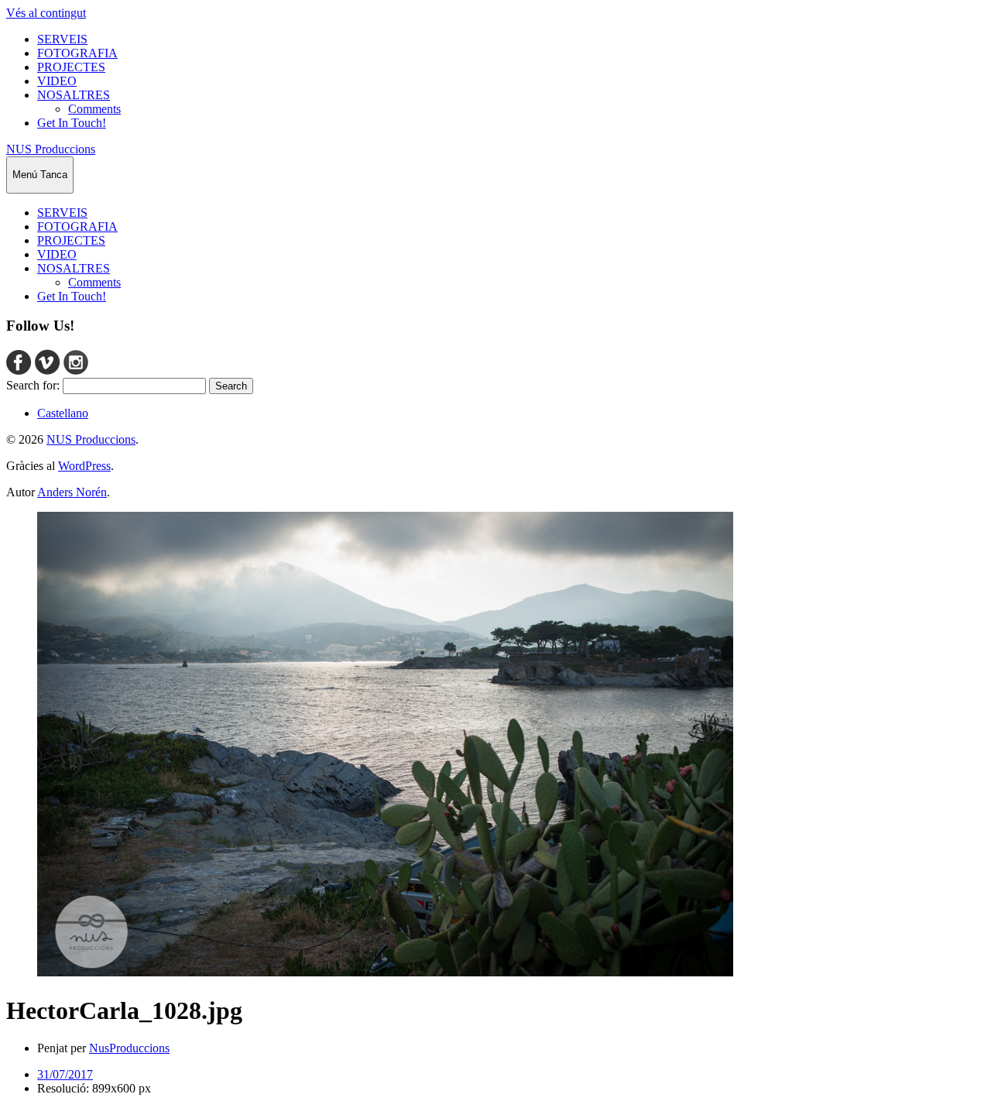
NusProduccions (129, 1048)
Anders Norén (72, 492)
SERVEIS (62, 39)
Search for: (33, 385)
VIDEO (57, 80)
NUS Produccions (50, 149)
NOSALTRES (73, 94)
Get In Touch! (71, 122)
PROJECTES (71, 67)
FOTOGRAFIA (77, 53)
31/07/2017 (65, 1074)
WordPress (84, 465)
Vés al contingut (46, 12)
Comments (94, 108)
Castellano (62, 413)
